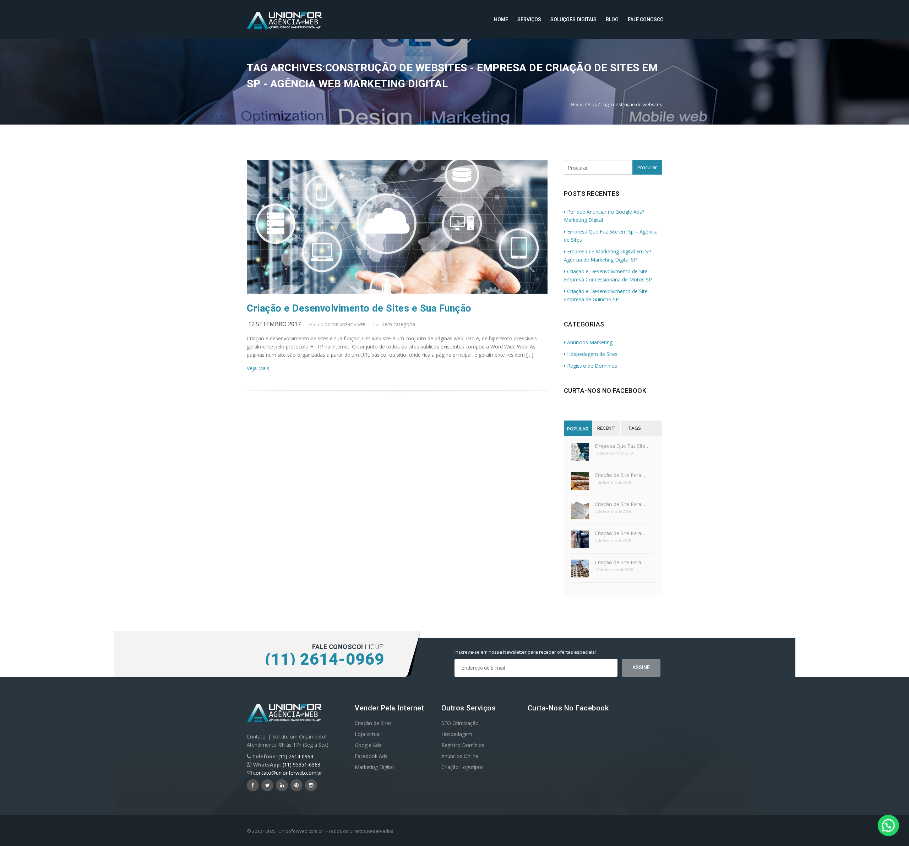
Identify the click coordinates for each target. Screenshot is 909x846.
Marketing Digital (374, 767)
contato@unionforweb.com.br (287, 772)
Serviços (529, 19)
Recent (606, 428)
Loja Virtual (368, 734)
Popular (577, 429)
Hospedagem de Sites (592, 354)
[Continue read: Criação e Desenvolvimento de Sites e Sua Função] (397, 292)
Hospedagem (456, 734)
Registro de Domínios (592, 365)
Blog (612, 19)
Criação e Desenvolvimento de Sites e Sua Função (359, 308)
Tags (634, 428)
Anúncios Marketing (590, 342)
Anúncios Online (459, 756)
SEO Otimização (460, 723)
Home (501, 19)
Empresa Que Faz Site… (622, 446)
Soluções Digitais (573, 19)
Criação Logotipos (462, 767)
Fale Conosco (646, 19)
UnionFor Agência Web (341, 324)
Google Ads (368, 745)
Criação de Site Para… (620, 475)
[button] (888, 825)
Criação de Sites (373, 723)
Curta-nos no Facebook (605, 390)
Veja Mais (258, 368)
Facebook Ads (371, 756)
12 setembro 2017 (274, 324)
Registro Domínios (462, 745)
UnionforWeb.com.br (300, 831)
